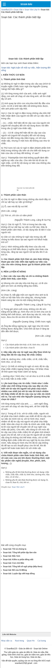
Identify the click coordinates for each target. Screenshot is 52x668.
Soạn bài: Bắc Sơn (11, 556)
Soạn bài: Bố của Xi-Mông (15, 570)
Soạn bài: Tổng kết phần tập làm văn (20, 552)
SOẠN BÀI (26, 4)
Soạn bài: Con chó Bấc (13, 563)
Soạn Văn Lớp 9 (32, 10)
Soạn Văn (18, 10)
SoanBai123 (6, 10)
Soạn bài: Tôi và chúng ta (14, 549)
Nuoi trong (19, 641)
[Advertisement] (26, 39)
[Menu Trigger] (4, 4)
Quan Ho (31, 641)
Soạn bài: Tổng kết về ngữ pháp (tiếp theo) (22, 566)
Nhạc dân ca (6, 641)
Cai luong (41, 641)
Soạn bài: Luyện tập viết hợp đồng (19, 574)
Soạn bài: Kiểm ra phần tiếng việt (18, 559)
